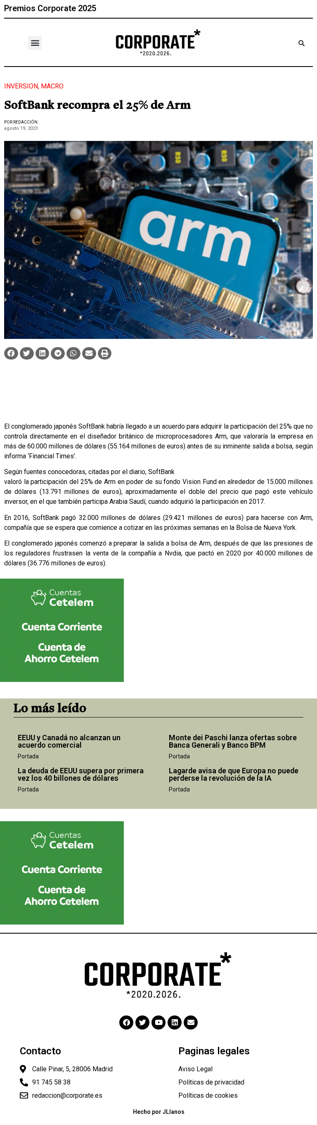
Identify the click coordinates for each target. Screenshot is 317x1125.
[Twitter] (142, 1022)
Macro (52, 86)
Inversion (21, 86)
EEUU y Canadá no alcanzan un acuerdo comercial (69, 741)
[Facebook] (126, 1022)
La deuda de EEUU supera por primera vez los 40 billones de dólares (81, 774)
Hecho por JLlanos (159, 1111)
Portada (28, 756)
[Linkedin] (175, 1022)
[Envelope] (191, 1022)
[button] (35, 43)
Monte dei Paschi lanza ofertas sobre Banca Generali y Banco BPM (233, 741)
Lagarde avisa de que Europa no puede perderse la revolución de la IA (233, 774)
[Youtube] (158, 1022)
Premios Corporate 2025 (50, 8)
